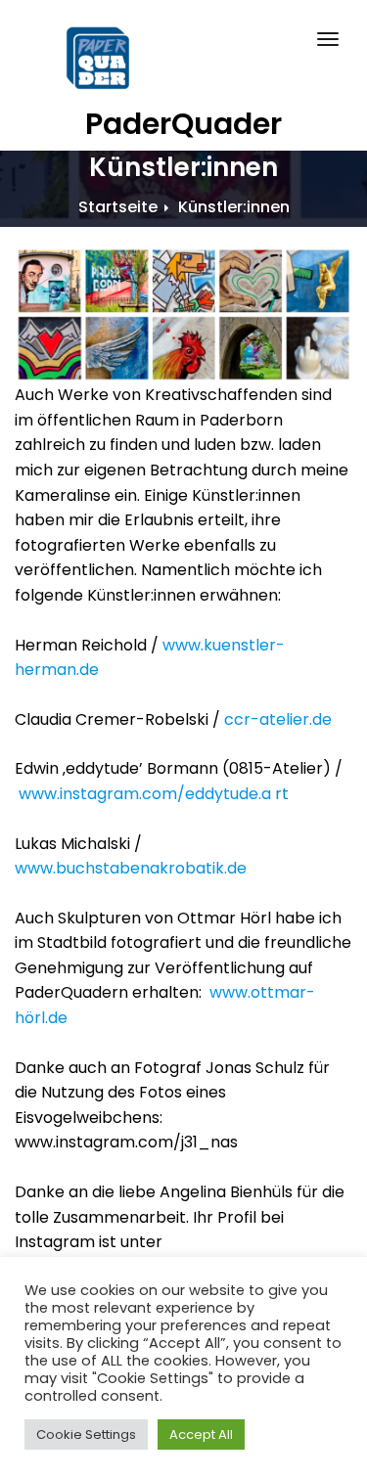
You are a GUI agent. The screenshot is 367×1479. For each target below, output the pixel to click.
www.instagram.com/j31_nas (126, 1142)
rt (154, 794)
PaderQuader (183, 124)
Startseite (118, 207)
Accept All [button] (201, 1434)
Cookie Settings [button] (86, 1434)
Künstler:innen (234, 207)
